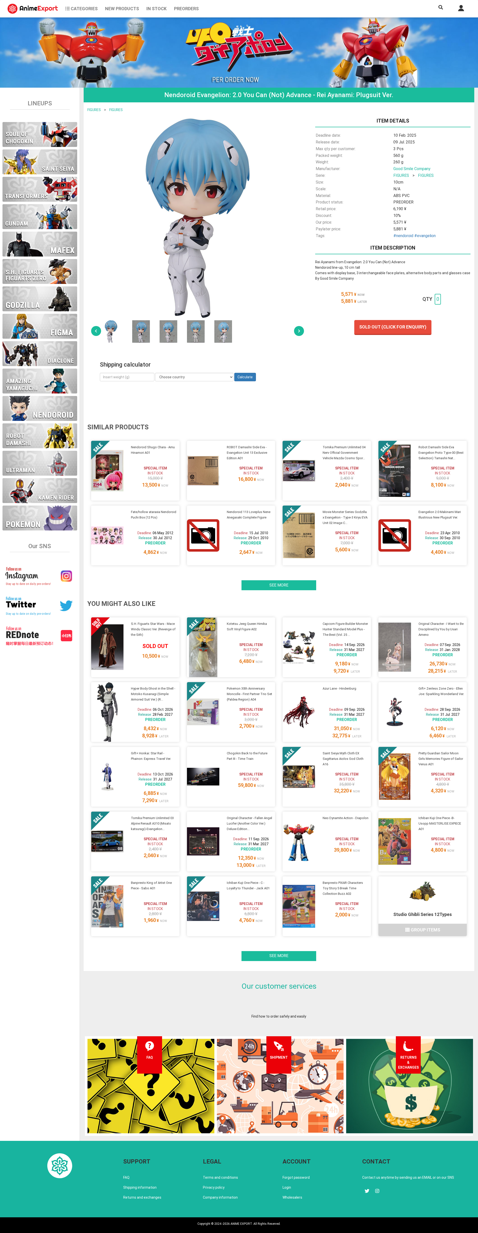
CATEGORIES (84, 8)
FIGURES (94, 110)
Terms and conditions (220, 1177)
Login (287, 1187)
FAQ (126, 1177)
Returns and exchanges (142, 1197)
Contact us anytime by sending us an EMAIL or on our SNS (408, 1177)
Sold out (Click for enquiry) (392, 326)
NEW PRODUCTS (122, 8)
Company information (220, 1197)
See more (278, 585)
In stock (156, 8)
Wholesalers (292, 1197)
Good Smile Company (411, 168)
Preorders (186, 8)
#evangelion (425, 235)
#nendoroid (403, 235)
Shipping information (140, 1187)
